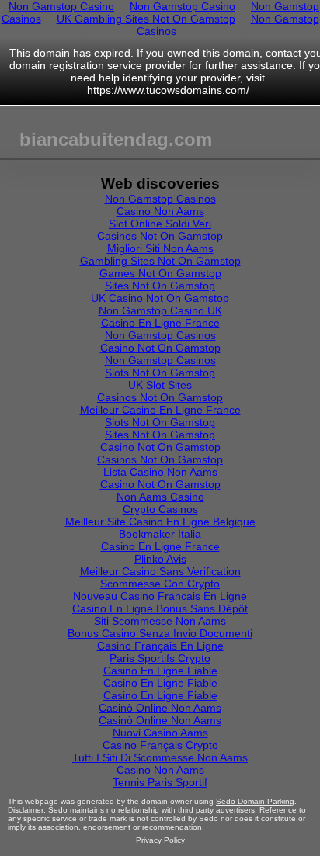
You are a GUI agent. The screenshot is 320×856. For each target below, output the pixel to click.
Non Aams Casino (160, 496)
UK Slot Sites (160, 385)
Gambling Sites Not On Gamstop (160, 261)
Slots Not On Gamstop (160, 372)
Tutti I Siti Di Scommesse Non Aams (160, 757)
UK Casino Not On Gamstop (160, 298)
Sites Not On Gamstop (160, 285)
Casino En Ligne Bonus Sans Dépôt (160, 608)
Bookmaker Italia (160, 534)
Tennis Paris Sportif (160, 782)
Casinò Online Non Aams (160, 708)
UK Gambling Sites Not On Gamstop (146, 18)
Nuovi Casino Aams (160, 732)
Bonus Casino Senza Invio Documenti (160, 633)
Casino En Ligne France (160, 323)
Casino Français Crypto (160, 745)
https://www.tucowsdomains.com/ (168, 90)
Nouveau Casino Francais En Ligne (160, 596)
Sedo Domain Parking (255, 801)
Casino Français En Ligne (160, 645)
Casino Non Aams (160, 211)
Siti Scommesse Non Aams (160, 621)
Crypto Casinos (160, 509)
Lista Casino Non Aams (160, 472)
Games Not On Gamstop (160, 273)
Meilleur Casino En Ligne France (160, 410)
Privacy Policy (160, 840)
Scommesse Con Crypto (160, 583)
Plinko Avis (160, 559)
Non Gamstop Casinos (160, 198)
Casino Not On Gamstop (160, 347)
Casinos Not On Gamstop (160, 236)
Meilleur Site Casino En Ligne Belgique (160, 521)
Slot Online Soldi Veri (160, 223)
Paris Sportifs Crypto (160, 658)
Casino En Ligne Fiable (160, 670)
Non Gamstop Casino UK (160, 310)
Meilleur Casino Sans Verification (160, 571)
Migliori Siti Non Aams (160, 248)
